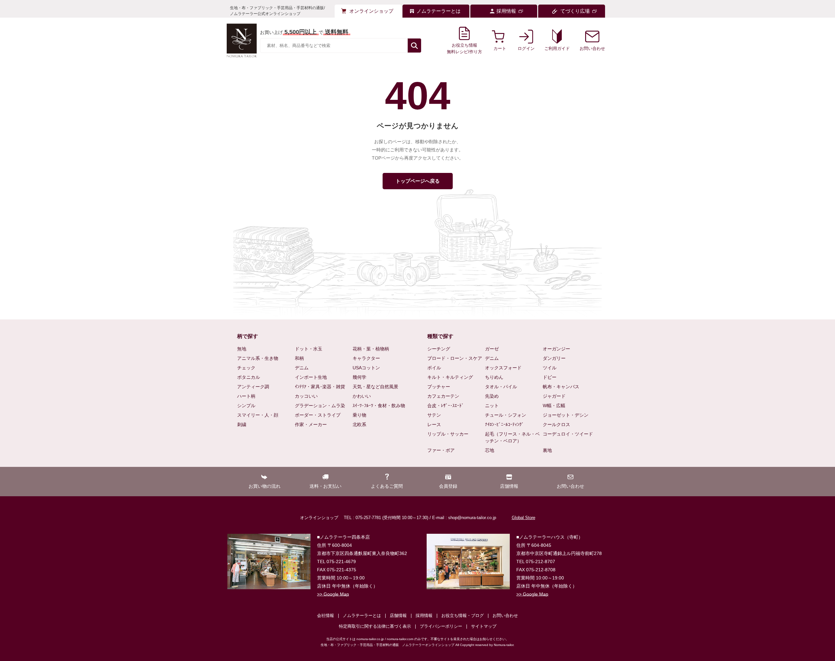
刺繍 (241, 424)
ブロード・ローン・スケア (454, 358)
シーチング (438, 348)
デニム (302, 367)
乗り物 (359, 415)
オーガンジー (556, 348)
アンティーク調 (253, 386)
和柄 (299, 358)
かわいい (362, 396)
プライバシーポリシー (441, 626)
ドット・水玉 (308, 348)
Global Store (523, 517)
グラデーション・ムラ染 (320, 405)
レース (434, 424)
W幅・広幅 (554, 405)
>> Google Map (333, 594)
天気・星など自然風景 (375, 386)
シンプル (246, 405)
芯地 (489, 450)
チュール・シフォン (505, 415)
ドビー (549, 377)
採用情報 (424, 615)
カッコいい (306, 396)
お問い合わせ (505, 615)
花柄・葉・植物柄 (371, 348)
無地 (241, 348)
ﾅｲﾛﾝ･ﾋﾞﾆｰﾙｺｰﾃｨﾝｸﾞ (504, 424)
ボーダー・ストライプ (318, 415)
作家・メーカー (311, 424)
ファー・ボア (441, 450)
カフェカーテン (443, 396)
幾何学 (359, 377)
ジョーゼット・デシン (565, 415)
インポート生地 (311, 377)
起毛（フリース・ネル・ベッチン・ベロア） (512, 437)
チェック (246, 367)
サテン (434, 415)
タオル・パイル (501, 386)
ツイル (549, 367)
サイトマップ (483, 626)
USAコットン (366, 367)
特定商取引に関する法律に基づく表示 (375, 626)
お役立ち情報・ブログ (462, 615)
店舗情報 (398, 615)
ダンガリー (554, 358)
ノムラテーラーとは (362, 615)
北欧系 (359, 424)
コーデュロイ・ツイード (568, 434)
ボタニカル (248, 377)
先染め (492, 396)
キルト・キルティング (450, 377)
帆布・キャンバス (561, 386)
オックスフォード (503, 367)
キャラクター (366, 358)
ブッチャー (438, 386)
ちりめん (494, 377)
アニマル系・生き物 (257, 358)
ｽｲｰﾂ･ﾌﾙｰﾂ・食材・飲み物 (379, 405)
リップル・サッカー (447, 434)
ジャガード (554, 396)
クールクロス (556, 424)
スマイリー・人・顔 (257, 415)
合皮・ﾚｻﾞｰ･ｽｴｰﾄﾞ (445, 405)
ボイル (434, 367)
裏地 (547, 450)
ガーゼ (492, 348)
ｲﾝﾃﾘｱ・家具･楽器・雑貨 (320, 386)
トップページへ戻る (418, 181)
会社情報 (325, 615)
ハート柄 (246, 396)
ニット (492, 405)
